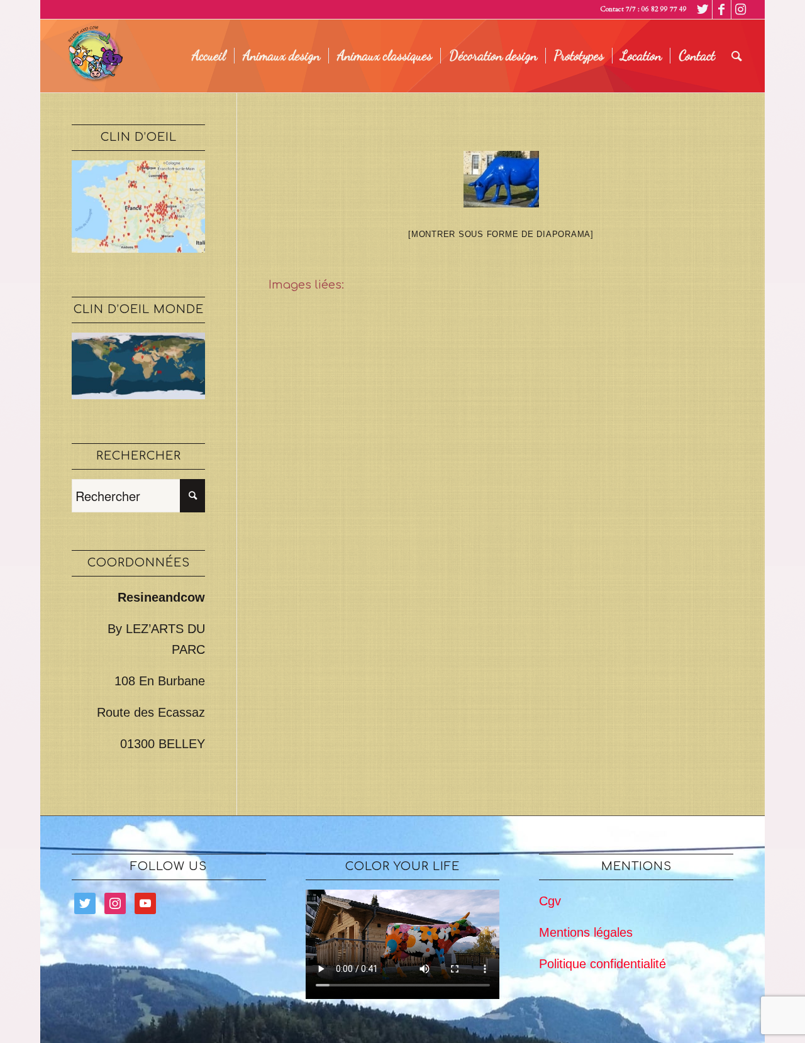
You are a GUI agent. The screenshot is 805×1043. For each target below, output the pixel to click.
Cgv (550, 901)
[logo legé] (93, 55)
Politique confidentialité (602, 964)
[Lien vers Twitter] (703, 9)
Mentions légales (586, 932)
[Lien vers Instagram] (740, 9)
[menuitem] (209, 55)
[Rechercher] (736, 55)
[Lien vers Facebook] (722, 9)
